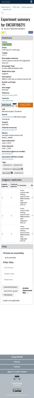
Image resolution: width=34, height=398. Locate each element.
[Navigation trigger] (31, 2)
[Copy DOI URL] (2, 29)
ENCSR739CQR (7, 159)
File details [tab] (8, 295)
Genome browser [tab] (10, 287)
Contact (17, 367)
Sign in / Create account (17, 372)
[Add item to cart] (2, 12)
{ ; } (30, 32)
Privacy (17, 362)
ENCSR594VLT (7, 154)
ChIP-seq (16, 7)
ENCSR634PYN (7, 101)
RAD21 (4, 55)
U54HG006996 (7, 117)
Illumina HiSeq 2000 (9, 95)
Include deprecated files (27, 290)
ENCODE (6, 2)
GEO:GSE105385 (8, 130)
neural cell (7, 9)
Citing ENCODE (17, 357)
